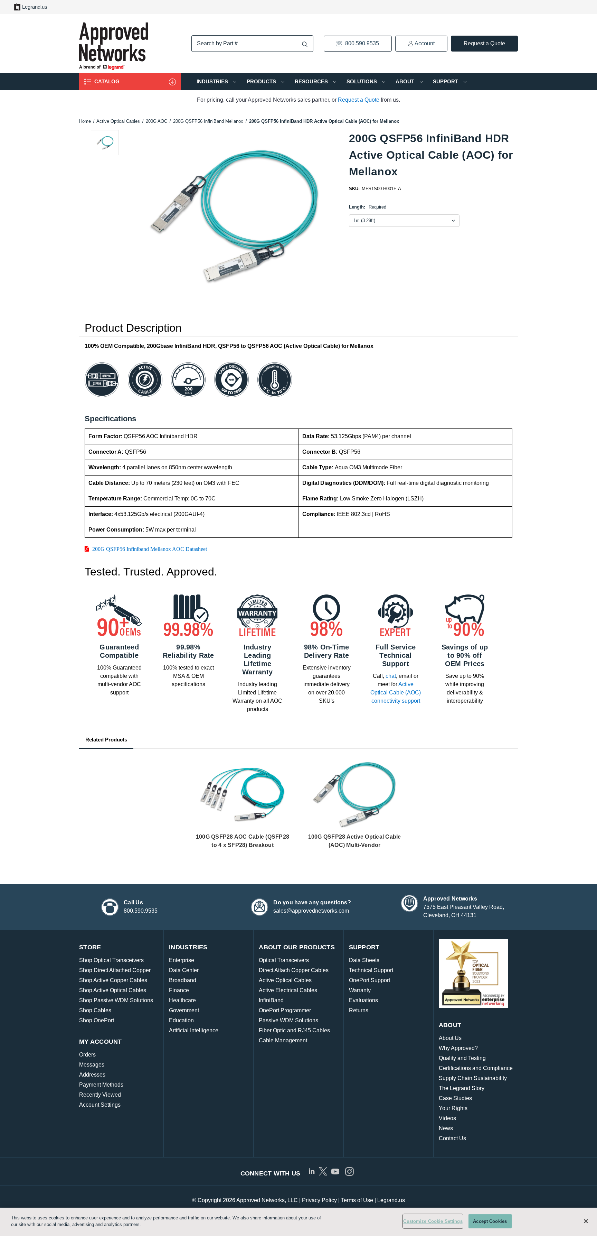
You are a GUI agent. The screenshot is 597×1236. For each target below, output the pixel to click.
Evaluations (363, 1000)
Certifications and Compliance (476, 1068)
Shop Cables (95, 1010)
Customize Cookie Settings (432, 1221)
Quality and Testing (462, 1058)
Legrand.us (34, 7)
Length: (367, 207)
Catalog (106, 81)
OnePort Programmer (285, 1010)
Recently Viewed (100, 1095)
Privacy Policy (319, 1200)
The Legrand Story (461, 1088)
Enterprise (181, 960)
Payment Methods (101, 1085)
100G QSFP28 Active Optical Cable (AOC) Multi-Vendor (354, 841)
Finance (179, 990)
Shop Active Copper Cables (113, 980)
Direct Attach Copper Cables (294, 970)
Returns (358, 1010)
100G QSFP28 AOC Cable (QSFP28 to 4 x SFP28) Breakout (242, 841)
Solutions (362, 81)
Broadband (182, 980)
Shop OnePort (96, 1020)
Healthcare (182, 1000)
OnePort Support (369, 980)
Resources (312, 81)
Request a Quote (484, 43)
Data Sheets (364, 960)
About (406, 81)
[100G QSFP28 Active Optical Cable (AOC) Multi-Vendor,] (354, 795)
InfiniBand (271, 1000)
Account (424, 43)
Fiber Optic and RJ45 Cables (294, 1030)
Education (181, 1020)
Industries (213, 81)
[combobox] (252, 43)
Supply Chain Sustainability (473, 1078)
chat (391, 676)
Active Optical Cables (285, 980)
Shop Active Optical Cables (112, 990)
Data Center (184, 970)
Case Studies (455, 1098)
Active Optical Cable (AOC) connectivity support (395, 692)
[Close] (586, 1221)
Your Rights (453, 1108)
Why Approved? (458, 1048)
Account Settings (100, 1105)
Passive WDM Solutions (288, 1020)
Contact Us (452, 1138)
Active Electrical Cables (288, 990)
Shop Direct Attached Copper (115, 970)
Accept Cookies (490, 1221)
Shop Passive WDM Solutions (116, 1000)
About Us (450, 1038)
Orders (87, 1055)
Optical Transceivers (284, 960)
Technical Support (371, 970)
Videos (447, 1118)
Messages (91, 1065)
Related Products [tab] (106, 739)
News (446, 1128)
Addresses (92, 1075)
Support (446, 81)
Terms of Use (357, 1200)
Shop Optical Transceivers (111, 960)
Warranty (360, 990)
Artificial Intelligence (193, 1030)
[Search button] (304, 44)
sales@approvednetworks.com (311, 911)
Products (262, 81)
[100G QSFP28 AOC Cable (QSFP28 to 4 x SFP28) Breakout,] (242, 795)
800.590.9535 (361, 43)
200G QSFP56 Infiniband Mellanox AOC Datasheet (149, 549)
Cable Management (283, 1040)
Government (184, 1010)
